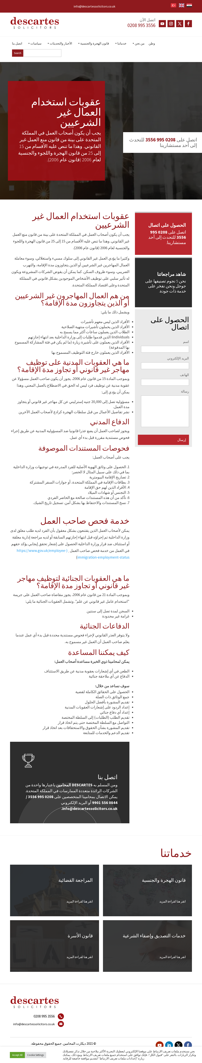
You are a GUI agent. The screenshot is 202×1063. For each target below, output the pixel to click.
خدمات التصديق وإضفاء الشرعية (154, 936)
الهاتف (184, 375)
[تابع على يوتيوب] (162, 23)
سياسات (35, 43)
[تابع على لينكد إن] (169, 1045)
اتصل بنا (17, 43)
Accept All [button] (17, 1055)
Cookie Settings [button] (35, 1055)
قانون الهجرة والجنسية (94, 43)
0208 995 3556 (141, 25)
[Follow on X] (179, 23)
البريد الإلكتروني (178, 358)
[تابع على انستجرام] (171, 23)
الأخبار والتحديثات (61, 43)
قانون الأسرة (80, 936)
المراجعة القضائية (75, 880)
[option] (181, 5)
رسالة (185, 391)
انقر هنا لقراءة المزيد (172, 901)
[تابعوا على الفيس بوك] (188, 23)
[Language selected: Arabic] (180, 4)
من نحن (140, 43)
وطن (152, 43)
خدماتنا (121, 43)
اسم (186, 342)
